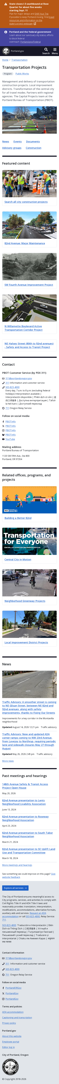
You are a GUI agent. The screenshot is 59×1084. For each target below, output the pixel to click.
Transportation (19, 59)
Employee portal (10, 1041)
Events (17, 141)
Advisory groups (11, 147)
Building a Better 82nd (18, 518)
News (5, 141)
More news (8, 760)
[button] (46, 51)
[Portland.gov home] (13, 51)
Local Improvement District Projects (26, 642)
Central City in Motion (18, 559)
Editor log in (8, 1047)
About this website (11, 1036)
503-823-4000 (33, 916)
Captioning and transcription (17, 1017)
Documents (33, 141)
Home (5, 59)
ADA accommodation (12, 1012)
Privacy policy (9, 1023)
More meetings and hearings (17, 865)
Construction (33, 147)
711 (4, 919)
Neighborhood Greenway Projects (25, 601)
